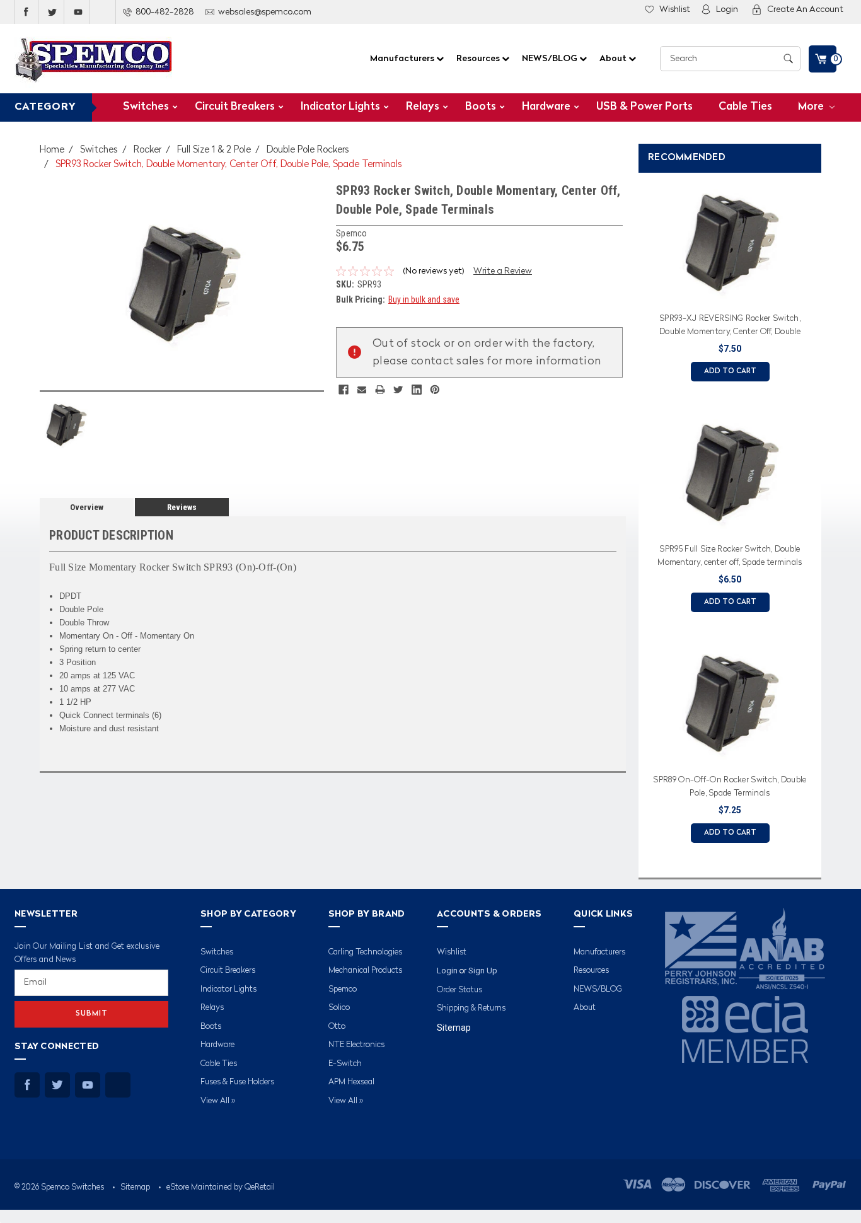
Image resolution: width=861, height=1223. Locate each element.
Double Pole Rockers (308, 150)
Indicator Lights (340, 106)
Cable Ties (745, 106)
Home (52, 150)
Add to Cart (730, 371)
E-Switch (345, 1064)
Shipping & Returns (471, 1008)
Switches (146, 106)
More (812, 106)
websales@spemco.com (264, 12)
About (613, 58)
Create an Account (805, 9)
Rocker (147, 150)
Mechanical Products (365, 970)
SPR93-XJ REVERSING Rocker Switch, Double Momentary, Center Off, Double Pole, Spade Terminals (729, 327)
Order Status (459, 990)
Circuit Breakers (235, 106)
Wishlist (674, 9)
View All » (217, 1101)
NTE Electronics (356, 1045)
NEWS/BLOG (550, 58)
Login (727, 9)
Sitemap (454, 1028)
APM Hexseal (351, 1082)
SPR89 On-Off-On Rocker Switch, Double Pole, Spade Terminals (729, 786)
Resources (479, 58)
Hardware (546, 106)
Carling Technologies (365, 952)
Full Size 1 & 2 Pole (214, 150)
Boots (480, 106)
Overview (86, 507)
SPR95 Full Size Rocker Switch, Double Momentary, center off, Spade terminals (729, 556)
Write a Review (502, 271)
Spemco (342, 989)
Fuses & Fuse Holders (237, 1082)
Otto (336, 1027)
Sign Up (482, 970)
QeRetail (260, 1187)
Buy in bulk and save (423, 299)
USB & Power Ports (644, 106)
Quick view (730, 292)
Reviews (182, 507)
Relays (422, 106)
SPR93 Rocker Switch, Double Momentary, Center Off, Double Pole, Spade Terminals (228, 165)
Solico (339, 1008)
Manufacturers (403, 58)
